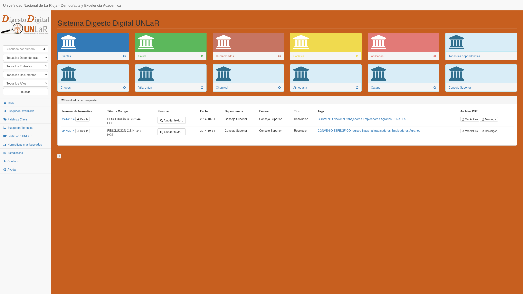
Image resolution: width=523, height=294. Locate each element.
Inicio (10, 102)
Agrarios (386, 119)
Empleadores (371, 119)
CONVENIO (325, 119)
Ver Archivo (471, 119)
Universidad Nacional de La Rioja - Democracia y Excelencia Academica (62, 5)
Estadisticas (15, 153)
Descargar (490, 119)
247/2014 (68, 130)
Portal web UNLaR (19, 136)
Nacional (339, 119)
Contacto (13, 161)
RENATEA (399, 119)
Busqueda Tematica (20, 128)
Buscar (25, 92)
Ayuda (11, 169)
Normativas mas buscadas (24, 144)
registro (356, 130)
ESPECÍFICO (342, 130)
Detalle (84, 119)
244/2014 (68, 119)
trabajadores (354, 119)
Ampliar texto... (173, 120)
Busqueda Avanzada (20, 111)
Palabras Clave (17, 119)
